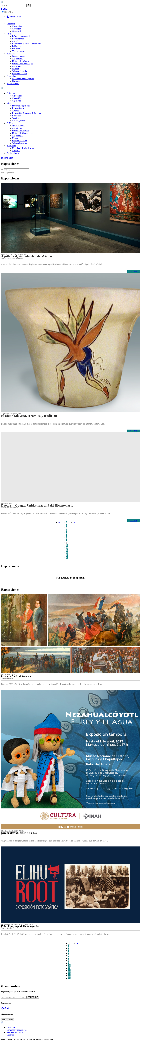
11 (67, 547)
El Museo (11, 53)
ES (5, 12)
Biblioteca (16, 46)
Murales (15, 68)
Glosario (16, 81)
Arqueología (17, 66)
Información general (21, 36)
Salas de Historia (19, 71)
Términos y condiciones (17, 1030)
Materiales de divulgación (23, 78)
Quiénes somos (18, 56)
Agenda (15, 41)
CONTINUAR (33, 997)
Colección (11, 24)
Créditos (10, 1035)
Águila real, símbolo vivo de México (26, 256)
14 (67, 555)
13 (67, 552)
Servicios (16, 48)
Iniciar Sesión (15, 17)
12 (67, 550)
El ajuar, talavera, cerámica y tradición (29, 415)
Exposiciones (18, 39)
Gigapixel (16, 31)
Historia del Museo (20, 61)
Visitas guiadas (18, 51)
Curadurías (17, 26)
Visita (9, 34)
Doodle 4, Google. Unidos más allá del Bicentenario (37, 505)
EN (11, 12)
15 (67, 557)
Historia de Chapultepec (22, 63)
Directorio (11, 1027)
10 (67, 545)
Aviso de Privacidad (15, 1032)
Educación (11, 76)
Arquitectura (17, 58)
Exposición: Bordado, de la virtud (26, 44)
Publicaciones (13, 83)
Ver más (133, 271)
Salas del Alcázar (19, 73)
